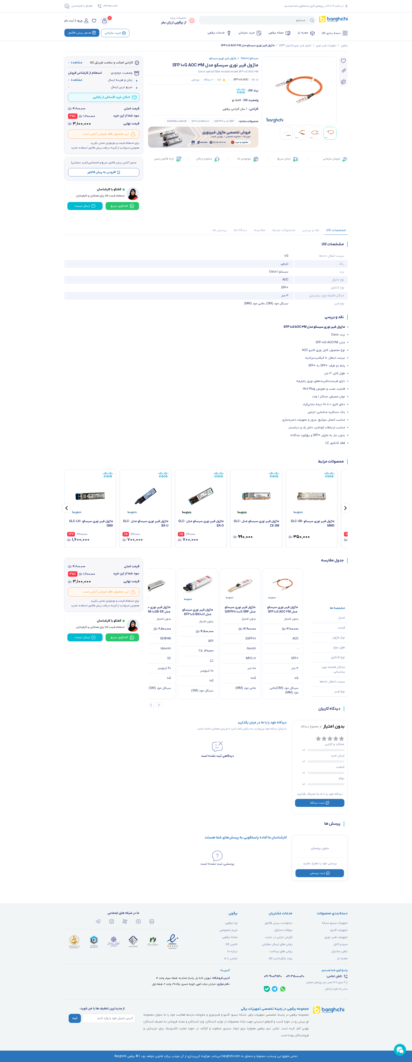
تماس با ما (231, 958)
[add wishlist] (343, 60)
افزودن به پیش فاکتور (101, 172)
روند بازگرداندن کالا (280, 958)
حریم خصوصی (229, 930)
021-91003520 (273, 976)
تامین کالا (232, 944)
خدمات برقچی (216, 33)
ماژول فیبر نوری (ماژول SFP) (295, 45)
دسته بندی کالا (331, 33)
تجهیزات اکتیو (339, 930)
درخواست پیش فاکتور (278, 923)
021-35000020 (110, 6)
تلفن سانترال (339, 951)
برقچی (344, 45)
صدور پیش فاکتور (79, 33)
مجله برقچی (276, 33)
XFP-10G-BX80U (200, 121)
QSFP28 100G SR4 (224, 121)
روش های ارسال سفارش (277, 944)
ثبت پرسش (317, 873)
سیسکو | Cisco (248, 58)
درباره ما (232, 951)
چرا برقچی (231, 923)
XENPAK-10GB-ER (177, 121)
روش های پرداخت (281, 951)
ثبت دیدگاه (317, 803)
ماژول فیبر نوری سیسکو (222, 58)
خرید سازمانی (246, 33)
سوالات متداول (283, 930)
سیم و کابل (340, 944)
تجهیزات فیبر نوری (326, 45)
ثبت (74, 1018)
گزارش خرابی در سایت (278, 937)
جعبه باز (302, 33)
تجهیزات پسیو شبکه (335, 923)
